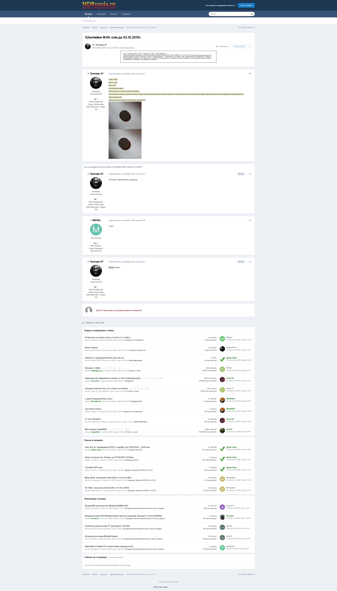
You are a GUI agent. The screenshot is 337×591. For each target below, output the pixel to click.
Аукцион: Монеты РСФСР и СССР (139, 470)
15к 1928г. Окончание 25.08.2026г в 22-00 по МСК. (107, 488)
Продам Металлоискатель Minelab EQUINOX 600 (106, 506)
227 (126, 429)
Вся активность (89, 21)
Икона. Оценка (91, 347)
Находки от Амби (93, 368)
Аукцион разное (135, 450)
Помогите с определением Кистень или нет (104, 358)
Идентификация (135, 360)
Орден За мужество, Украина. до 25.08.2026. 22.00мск (109, 457)
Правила (126, 14)
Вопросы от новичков (134, 340)
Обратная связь (160, 587)
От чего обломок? (93, 419)
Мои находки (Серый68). (96, 429)
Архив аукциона (127, 48)
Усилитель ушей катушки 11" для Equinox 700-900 (107, 526)
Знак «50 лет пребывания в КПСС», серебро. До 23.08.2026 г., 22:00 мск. (117, 447)
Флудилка (129, 381)
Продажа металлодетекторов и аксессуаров (144, 508)
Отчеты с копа (134, 371)
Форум (88, 14)
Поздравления (135, 401)
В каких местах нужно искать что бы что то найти (107, 337)
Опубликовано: (127, 74)
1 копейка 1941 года (93, 467)
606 (160, 378)
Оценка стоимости (137, 350)
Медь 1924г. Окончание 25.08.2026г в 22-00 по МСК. (108, 478)
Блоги (114, 14)
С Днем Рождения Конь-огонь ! (99, 399)
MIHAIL (111, 267)
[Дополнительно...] (250, 73)
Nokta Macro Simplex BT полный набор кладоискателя (109, 546)
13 (147, 389)
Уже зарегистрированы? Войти (220, 5)
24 (119, 368)
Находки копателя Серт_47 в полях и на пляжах (106, 388)
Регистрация (246, 5)
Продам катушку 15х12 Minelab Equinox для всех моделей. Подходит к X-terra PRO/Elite (123, 516)
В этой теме (240, 14)
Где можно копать (93, 409)
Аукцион (101, 14)
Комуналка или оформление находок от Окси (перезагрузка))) (113, 378)
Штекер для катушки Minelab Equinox (101, 536)
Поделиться (222, 46)
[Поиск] (252, 14)
